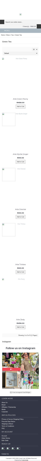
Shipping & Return (7, 424)
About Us (5, 402)
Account (4, 436)
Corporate (5, 412)
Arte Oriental (20, 209)
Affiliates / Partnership (9, 407)
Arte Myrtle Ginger (20, 154)
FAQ (3, 428)
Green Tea (18, 35)
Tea (12, 35)
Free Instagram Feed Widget (21, 392)
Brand (3, 405)
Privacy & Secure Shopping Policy (13, 419)
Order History (6, 438)
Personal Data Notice (8, 421)
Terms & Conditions (8, 426)
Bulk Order (5, 440)
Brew (8, 35)
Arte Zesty (20, 320)
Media (3, 409)
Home (3, 35)
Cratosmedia (24, 460)
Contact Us (5, 454)
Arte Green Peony (20, 99)
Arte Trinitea (20, 264)
